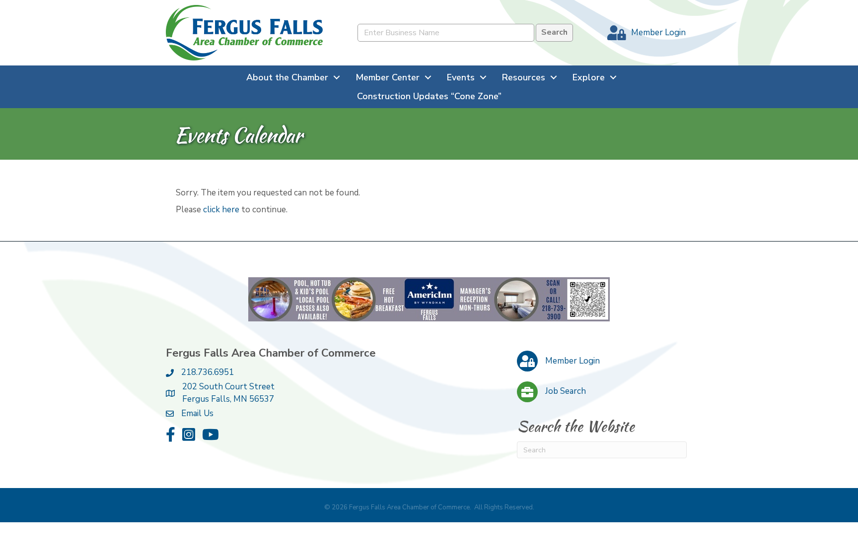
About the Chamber (287, 77)
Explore (588, 77)
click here (221, 209)
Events (461, 77)
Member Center (388, 77)
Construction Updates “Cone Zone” (429, 96)
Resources (523, 77)
